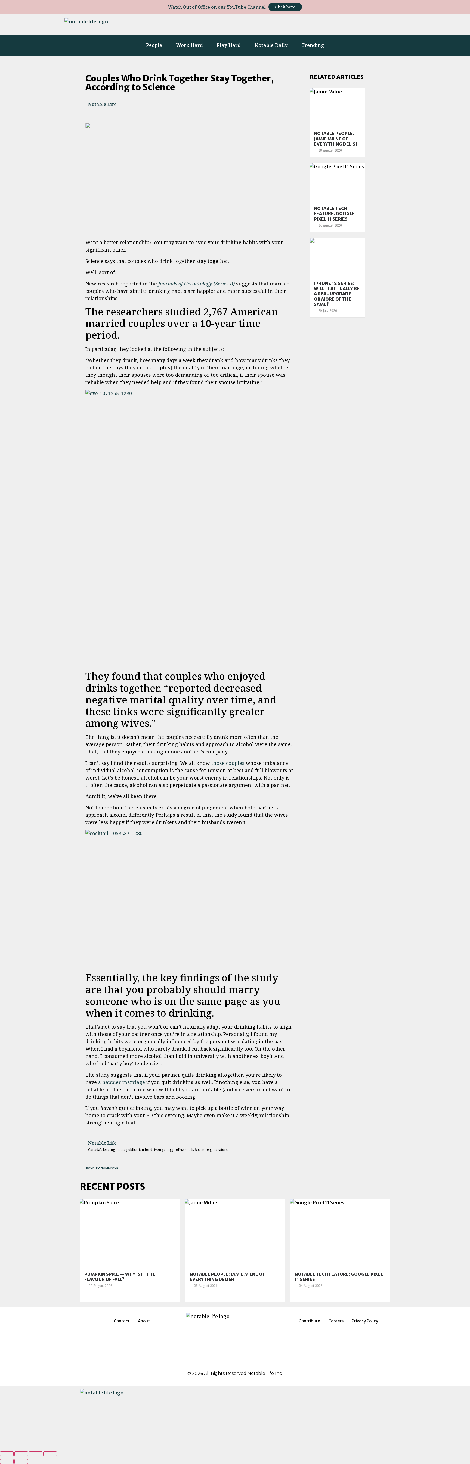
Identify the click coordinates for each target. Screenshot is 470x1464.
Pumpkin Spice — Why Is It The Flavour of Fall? (119, 1276)
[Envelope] (399, 23)
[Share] (21, 1453)
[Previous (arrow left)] (7, 1461)
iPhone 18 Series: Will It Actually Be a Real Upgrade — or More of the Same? (337, 294)
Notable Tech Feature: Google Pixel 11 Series (334, 213)
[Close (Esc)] (7, 1453)
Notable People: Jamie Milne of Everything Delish (336, 138)
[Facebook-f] (315, 23)
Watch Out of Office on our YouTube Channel (217, 7)
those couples (228, 763)
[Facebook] (220, 1361)
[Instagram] (299, 23)
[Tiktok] (362, 23)
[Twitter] (347, 23)
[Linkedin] (331, 23)
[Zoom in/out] (50, 1453)
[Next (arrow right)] (21, 1461)
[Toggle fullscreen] (35, 1453)
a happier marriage (121, 1082)
